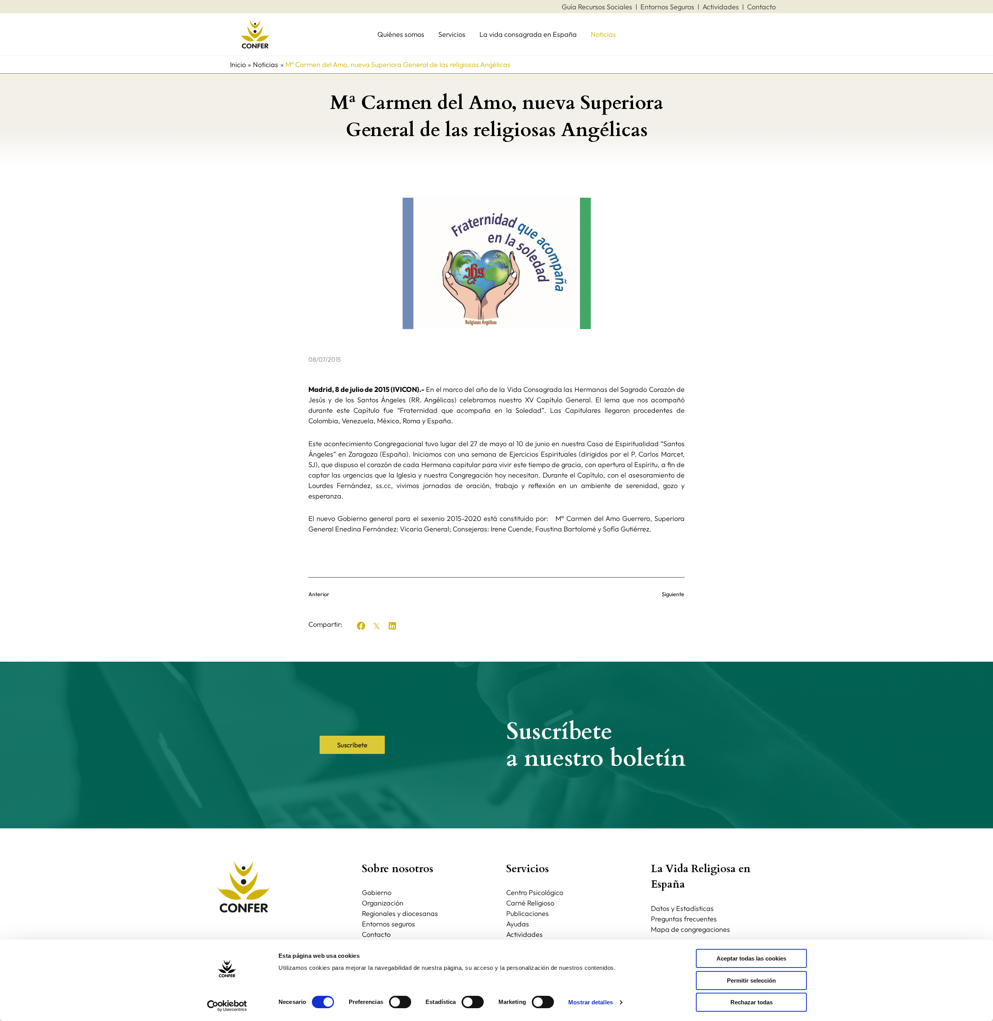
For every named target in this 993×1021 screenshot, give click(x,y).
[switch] (400, 1002)
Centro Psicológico (534, 892)
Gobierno (376, 892)
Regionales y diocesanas (400, 913)
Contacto (376, 934)
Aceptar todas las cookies (751, 958)
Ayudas (517, 923)
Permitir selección (751, 980)
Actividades (524, 934)
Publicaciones (527, 913)
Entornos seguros (388, 923)
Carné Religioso (530, 903)
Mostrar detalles (590, 1002)
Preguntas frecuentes (684, 918)
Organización (382, 903)
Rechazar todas (751, 1002)
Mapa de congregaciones (690, 929)
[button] (361, 626)
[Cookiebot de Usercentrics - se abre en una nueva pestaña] (227, 1006)
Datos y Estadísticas (682, 908)
